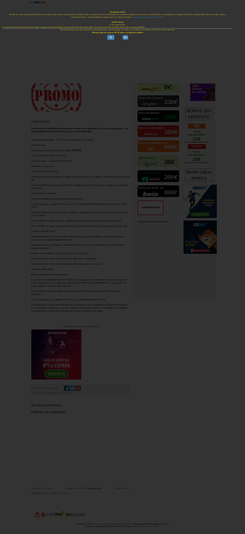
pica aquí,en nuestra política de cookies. (149, 17)
